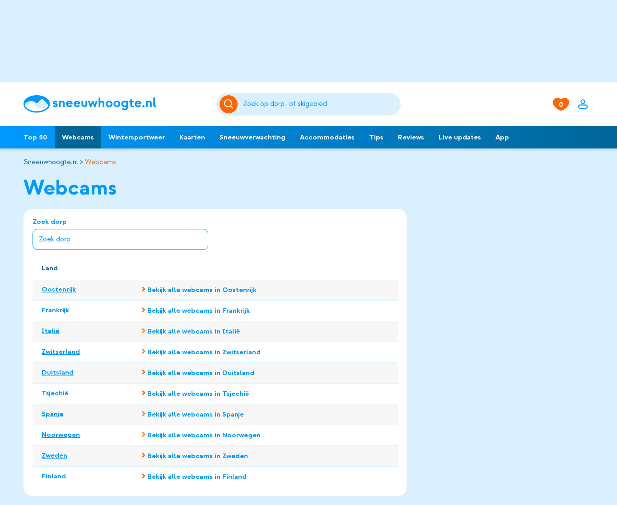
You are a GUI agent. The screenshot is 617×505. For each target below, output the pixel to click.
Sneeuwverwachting (252, 137)
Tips (376, 137)
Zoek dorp (50, 222)
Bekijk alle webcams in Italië (193, 331)
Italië (51, 330)
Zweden (54, 455)
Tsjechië (55, 393)
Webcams (78, 137)
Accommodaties (327, 137)
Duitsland (58, 372)
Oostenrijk (59, 289)
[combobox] (320, 104)
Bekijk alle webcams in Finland (197, 476)
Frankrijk (55, 310)
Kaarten (192, 137)
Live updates (460, 137)
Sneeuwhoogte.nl (50, 162)
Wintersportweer (136, 137)
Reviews (411, 137)
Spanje (52, 413)
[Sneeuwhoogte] (115, 104)
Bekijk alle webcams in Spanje (195, 414)
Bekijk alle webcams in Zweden (197, 455)
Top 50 (35, 137)
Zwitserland (61, 351)
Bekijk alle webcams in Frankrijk (198, 310)
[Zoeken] (320, 104)
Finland (54, 476)
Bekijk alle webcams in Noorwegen (204, 435)
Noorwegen (61, 434)
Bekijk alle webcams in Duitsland (200, 372)
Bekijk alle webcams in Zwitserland (204, 352)
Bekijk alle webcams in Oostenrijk (202, 289)
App (502, 137)
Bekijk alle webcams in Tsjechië (198, 393)
